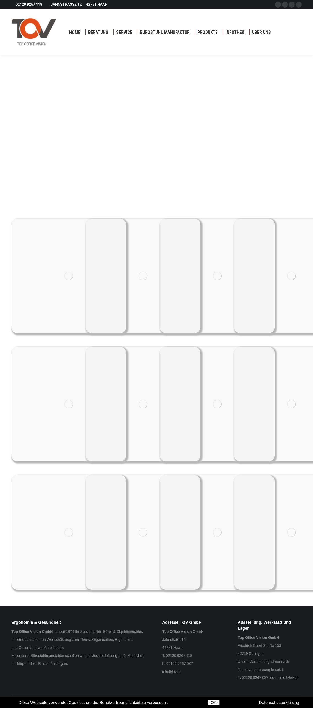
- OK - (213, 702)
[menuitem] (74, 32)
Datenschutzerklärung (279, 702)
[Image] (68, 276)
